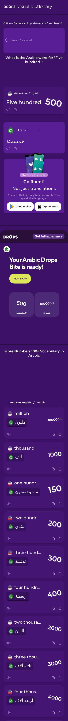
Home (9, 23)
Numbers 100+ (56, 23)
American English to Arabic (30, 23)
